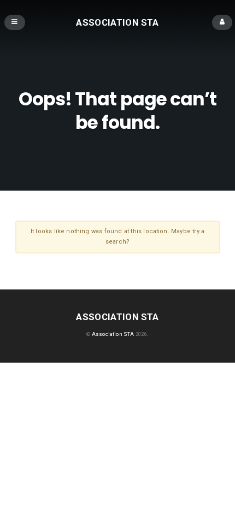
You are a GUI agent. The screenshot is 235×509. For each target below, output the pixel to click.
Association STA (117, 21)
